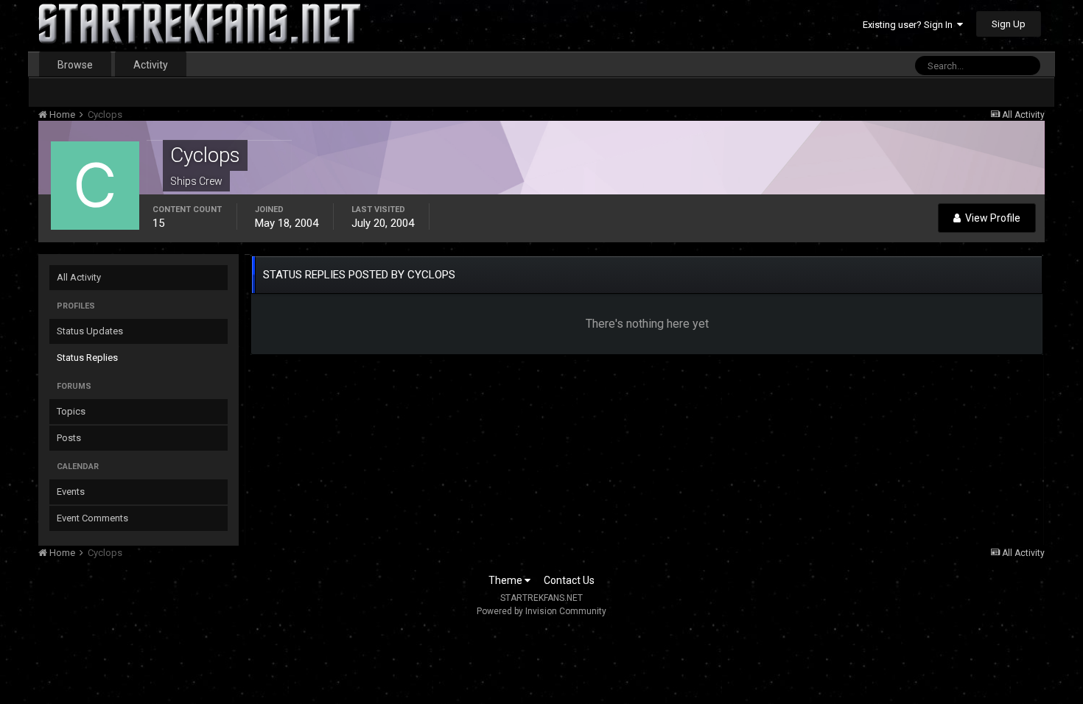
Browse (75, 65)
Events (71, 491)
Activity (150, 65)
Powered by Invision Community (541, 611)
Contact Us (569, 580)
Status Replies (87, 357)
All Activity (79, 277)
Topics (71, 411)
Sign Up (1009, 23)
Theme (506, 580)
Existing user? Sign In (910, 24)
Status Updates (90, 331)
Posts (69, 437)
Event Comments (92, 518)
